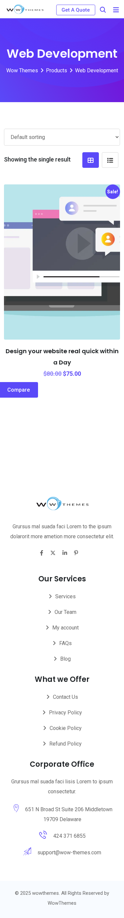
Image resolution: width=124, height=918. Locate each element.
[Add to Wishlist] (62, 242)
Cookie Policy (66, 728)
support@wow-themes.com (69, 852)
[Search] (103, 10)
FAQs (65, 643)
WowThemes (62, 903)
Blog (65, 659)
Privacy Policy (65, 712)
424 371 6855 (69, 836)
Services (65, 596)
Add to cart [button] (26, 259)
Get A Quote (76, 10)
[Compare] (98, 259)
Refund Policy (65, 744)
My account (65, 627)
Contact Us (65, 697)
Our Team (65, 612)
